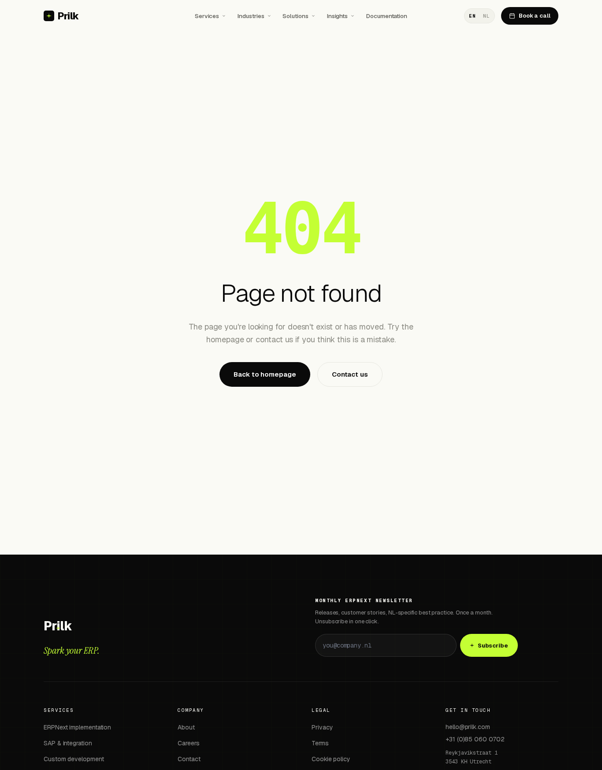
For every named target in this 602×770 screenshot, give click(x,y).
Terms (320, 743)
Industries (251, 16)
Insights (337, 16)
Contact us (350, 374)
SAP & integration (68, 743)
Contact (189, 759)
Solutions (295, 16)
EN (472, 16)
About (186, 727)
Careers (188, 743)
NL (486, 16)
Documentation (386, 16)
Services (207, 16)
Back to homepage (265, 374)
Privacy (322, 727)
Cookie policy (331, 759)
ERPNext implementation (77, 727)
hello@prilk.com (468, 727)
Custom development (74, 759)
